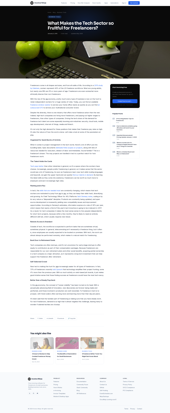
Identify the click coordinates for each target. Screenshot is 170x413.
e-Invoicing (57, 390)
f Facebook (60, 318)
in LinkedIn (50, 318)
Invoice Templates (59, 393)
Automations (114, 3)
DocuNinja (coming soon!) (108, 399)
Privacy (132, 409)
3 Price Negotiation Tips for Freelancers (125, 119)
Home (49, 12)
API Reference (81, 393)
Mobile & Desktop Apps (61, 396)
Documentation (81, 381)
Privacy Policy (127, 384)
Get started (134, 3)
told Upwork (57, 269)
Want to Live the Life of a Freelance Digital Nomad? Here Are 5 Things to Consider (126, 144)
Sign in (124, 3)
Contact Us (103, 384)
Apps (106, 3)
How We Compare (84, 3)
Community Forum (82, 384)
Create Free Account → (125, 101)
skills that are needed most (50, 191)
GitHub (102, 387)
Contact (139, 409)
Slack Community (82, 387)
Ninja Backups (104, 396)
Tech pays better (37, 166)
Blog (54, 12)
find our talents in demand (83, 175)
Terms (126, 409)
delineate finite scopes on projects (69, 148)
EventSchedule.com (106, 393)
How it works (96, 3)
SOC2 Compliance (129, 387)
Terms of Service (128, 381)
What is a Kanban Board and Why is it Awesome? (125, 152)
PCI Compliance (128, 390)
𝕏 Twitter (40, 318)
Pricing (73, 3)
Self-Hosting (104, 390)
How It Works (58, 387)
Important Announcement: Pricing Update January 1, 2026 (127, 136)
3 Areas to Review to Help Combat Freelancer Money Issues (41, 356)
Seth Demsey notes (84, 196)
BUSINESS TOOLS (54, 17)
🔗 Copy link (71, 318)
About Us (103, 381)
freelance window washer (40, 105)
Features (64, 3)
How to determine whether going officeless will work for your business (127, 127)
